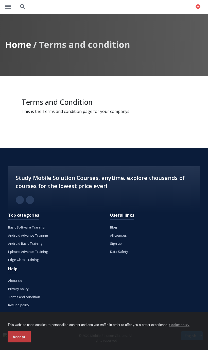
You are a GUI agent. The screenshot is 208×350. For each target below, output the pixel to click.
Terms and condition (24, 297)
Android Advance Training (28, 235)
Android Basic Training (25, 243)
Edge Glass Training (23, 259)
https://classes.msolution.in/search (22, 4)
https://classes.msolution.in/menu (10, 4)
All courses (118, 235)
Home (18, 44)
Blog (113, 227)
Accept (19, 336)
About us (15, 280)
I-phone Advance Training (28, 251)
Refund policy (18, 305)
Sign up (116, 243)
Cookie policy (179, 324)
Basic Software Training (26, 227)
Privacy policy (18, 288)
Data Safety (119, 251)
